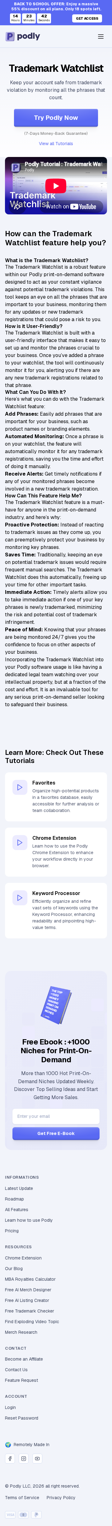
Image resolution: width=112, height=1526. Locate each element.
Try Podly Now (56, 118)
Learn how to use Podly (29, 1220)
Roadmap (14, 1199)
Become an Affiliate (24, 1359)
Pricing (12, 1231)
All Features (16, 1209)
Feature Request (21, 1380)
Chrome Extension (23, 1258)
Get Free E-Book (56, 1133)
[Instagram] (24, 1459)
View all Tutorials (56, 143)
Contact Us (16, 1369)
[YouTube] (37, 1459)
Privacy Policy (61, 1497)
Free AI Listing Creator (27, 1300)
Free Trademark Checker (29, 1311)
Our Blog (14, 1268)
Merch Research (21, 1332)
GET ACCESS (87, 18)
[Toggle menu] (101, 36)
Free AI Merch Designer (28, 1290)
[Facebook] (10, 1459)
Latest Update (19, 1188)
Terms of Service (22, 1497)
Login (10, 1407)
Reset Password (21, 1418)
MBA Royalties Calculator (30, 1279)
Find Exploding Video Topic (32, 1321)
